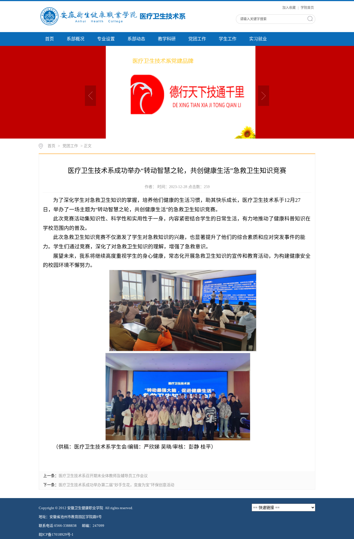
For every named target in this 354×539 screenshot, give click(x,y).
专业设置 (106, 39)
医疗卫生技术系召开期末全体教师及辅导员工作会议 (103, 476)
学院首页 (307, 8)
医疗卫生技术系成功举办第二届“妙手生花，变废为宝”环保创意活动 (116, 485)
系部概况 (75, 39)
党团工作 (197, 39)
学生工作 (227, 39)
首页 (49, 39)
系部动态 (136, 39)
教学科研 (167, 39)
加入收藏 (289, 8)
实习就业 (258, 39)
